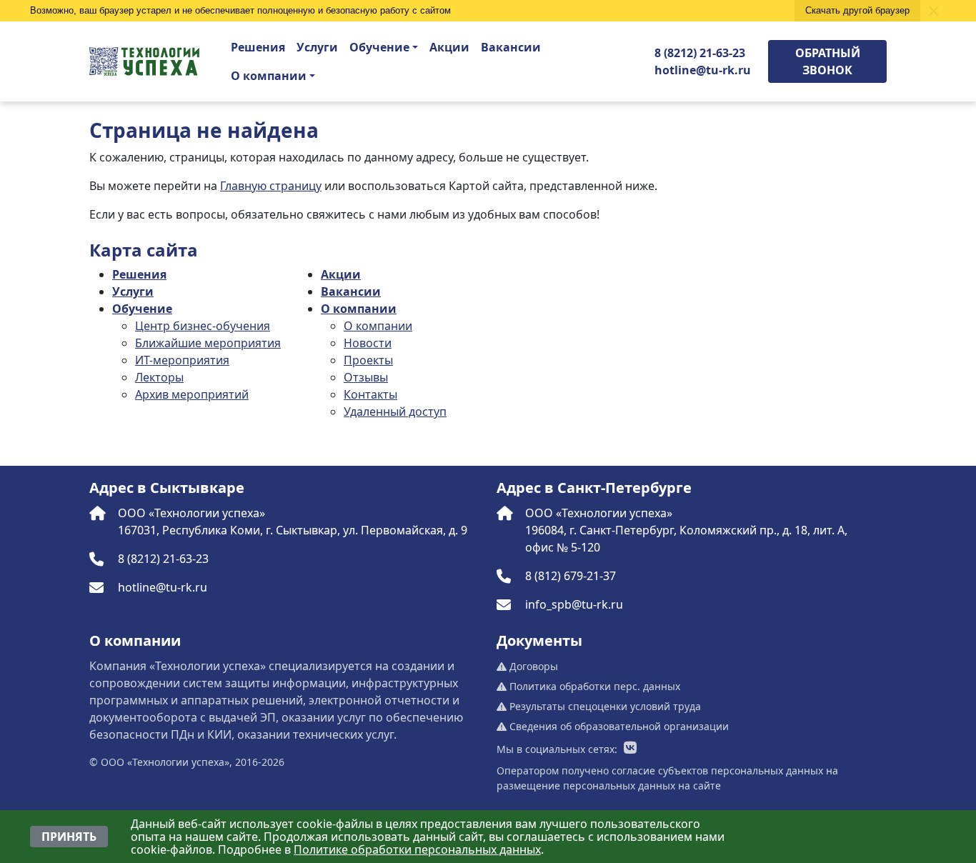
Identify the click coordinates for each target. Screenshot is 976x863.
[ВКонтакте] (630, 749)
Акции (449, 47)
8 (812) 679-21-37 (570, 576)
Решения (258, 47)
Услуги (317, 47)
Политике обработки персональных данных (417, 849)
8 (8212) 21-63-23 (699, 53)
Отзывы (366, 377)
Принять (68, 836)
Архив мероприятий (192, 394)
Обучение (142, 308)
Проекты (368, 360)
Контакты (370, 394)
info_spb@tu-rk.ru (574, 604)
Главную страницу (271, 186)
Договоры (532, 666)
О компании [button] (269, 76)
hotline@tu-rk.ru (702, 70)
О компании (359, 308)
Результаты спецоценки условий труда (604, 706)
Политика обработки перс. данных (593, 686)
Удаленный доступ (395, 411)
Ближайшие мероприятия (208, 343)
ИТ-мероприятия (182, 360)
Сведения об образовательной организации (618, 726)
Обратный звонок (827, 61)
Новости (368, 343)
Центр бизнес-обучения (202, 326)
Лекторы (159, 377)
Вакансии (511, 47)
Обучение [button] (379, 47)
